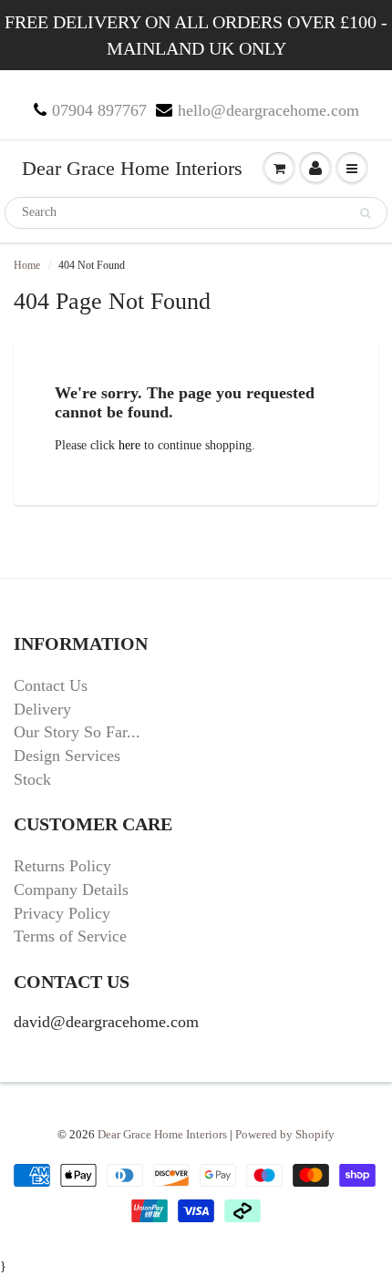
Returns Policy (62, 866)
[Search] (365, 213)
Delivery (42, 709)
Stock (32, 779)
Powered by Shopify (285, 1134)
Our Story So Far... (77, 732)
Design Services (67, 755)
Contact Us (51, 685)
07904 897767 (99, 110)
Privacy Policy (62, 913)
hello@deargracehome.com (268, 110)
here (129, 445)
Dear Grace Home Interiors (132, 168)
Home (27, 265)
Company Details (71, 889)
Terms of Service (70, 936)
